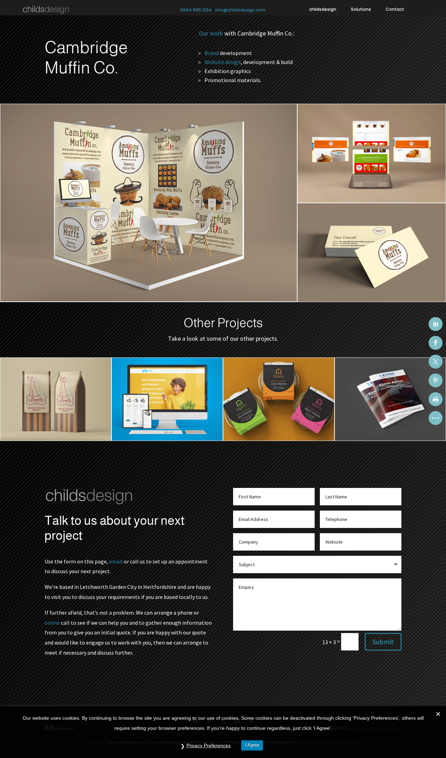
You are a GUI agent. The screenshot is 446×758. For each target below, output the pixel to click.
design (233, 61)
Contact (395, 9)
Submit (383, 641)
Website (214, 61)
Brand (212, 52)
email (116, 561)
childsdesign (322, 9)
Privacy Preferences (208, 745)
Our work (211, 33)
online (52, 622)
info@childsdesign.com (240, 10)
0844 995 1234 (196, 10)
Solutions (361, 9)
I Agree (252, 745)
